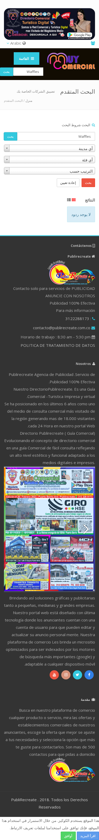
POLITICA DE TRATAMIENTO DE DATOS (58, 345)
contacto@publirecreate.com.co (61, 327)
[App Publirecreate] (49, 24)
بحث (10, 136)
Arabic (15, 43)
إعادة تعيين (68, 182)
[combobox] (49, 148)
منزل (28, 100)
